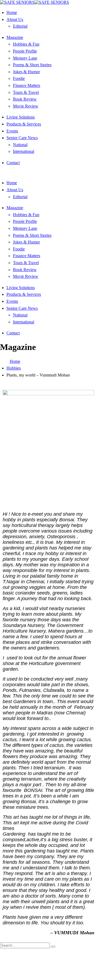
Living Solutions (20, 117)
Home (11, 12)
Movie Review (25, 106)
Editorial (20, 26)
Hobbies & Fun (26, 44)
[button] (1, 172)
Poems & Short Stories (32, 64)
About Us (14, 19)
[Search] (53, 946)
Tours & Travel (26, 92)
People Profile (25, 51)
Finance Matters (26, 85)
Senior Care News (22, 137)
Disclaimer (80, 955)
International (23, 151)
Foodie (19, 78)
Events (12, 131)
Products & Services (23, 124)
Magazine (14, 37)
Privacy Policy (41, 960)
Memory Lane (25, 58)
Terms (62, 960)
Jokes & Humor (26, 71)
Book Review (25, 99)
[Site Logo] (34, 2)
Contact (13, 162)
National (20, 144)
